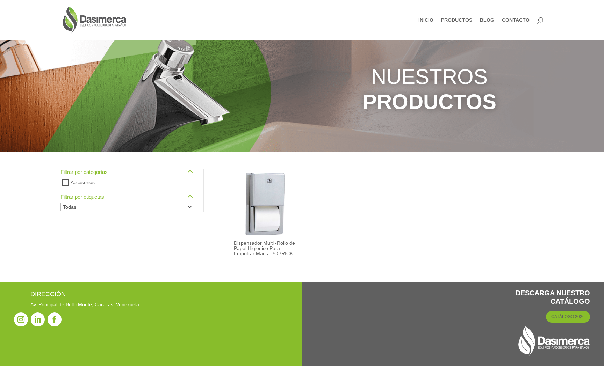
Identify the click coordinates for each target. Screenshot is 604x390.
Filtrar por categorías (84, 172)
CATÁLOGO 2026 (568, 316)
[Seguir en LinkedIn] (38, 319)
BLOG (487, 20)
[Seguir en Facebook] (55, 319)
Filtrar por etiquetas (82, 197)
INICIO (425, 20)
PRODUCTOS (456, 20)
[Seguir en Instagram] (21, 319)
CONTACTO (516, 20)
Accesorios (83, 182)
